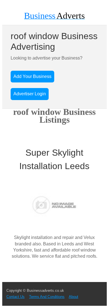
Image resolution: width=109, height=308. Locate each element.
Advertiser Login (29, 93)
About (73, 297)
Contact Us (15, 297)
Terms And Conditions (47, 297)
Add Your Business (32, 76)
